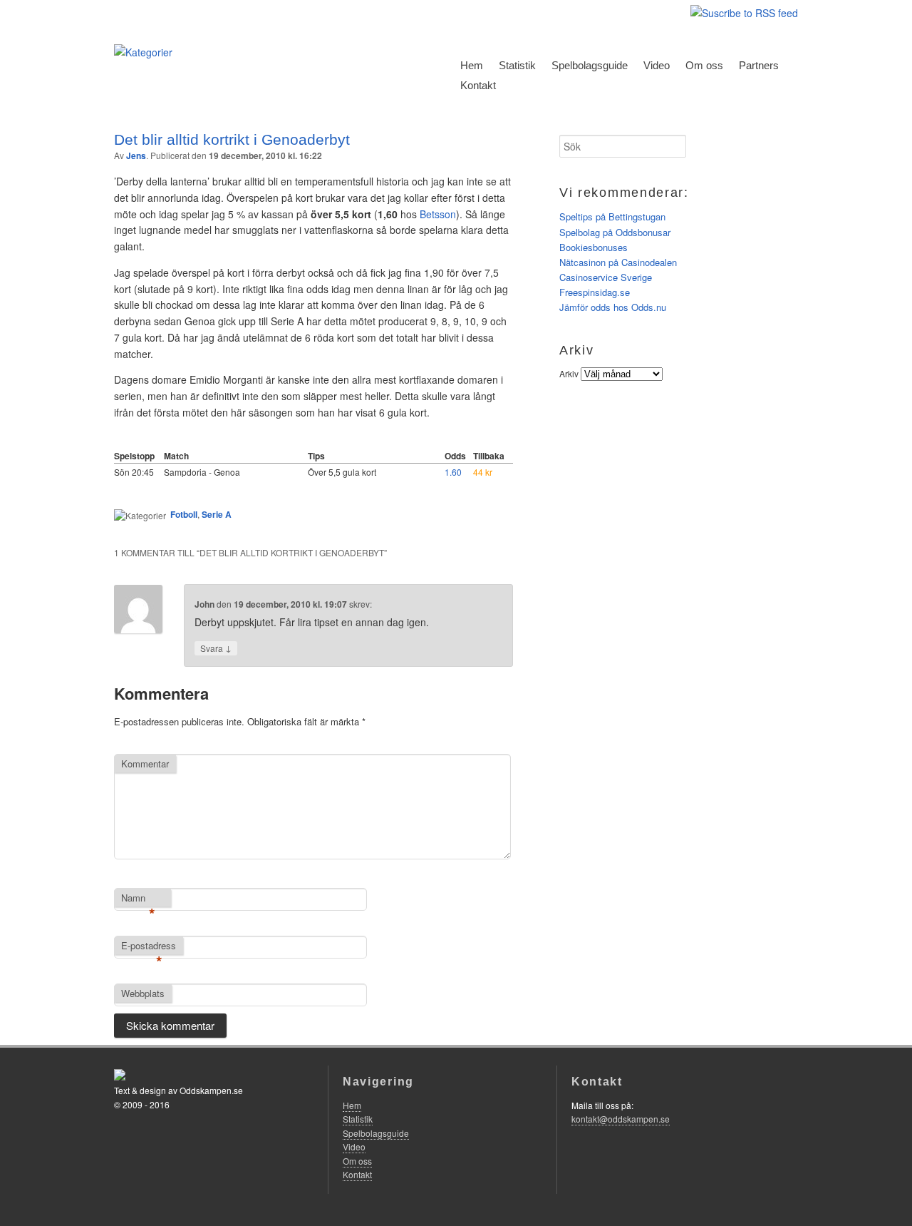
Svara (216, 647)
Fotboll (183, 514)
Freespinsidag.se (594, 292)
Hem (471, 65)
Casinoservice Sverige (605, 277)
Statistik (517, 65)
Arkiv (569, 373)
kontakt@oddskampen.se (620, 1119)
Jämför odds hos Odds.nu (612, 307)
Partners (759, 65)
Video (656, 65)
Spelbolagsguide (589, 65)
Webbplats (143, 993)
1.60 (453, 472)
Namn (138, 898)
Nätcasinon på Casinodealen (618, 262)
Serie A (217, 514)
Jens (136, 155)
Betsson (438, 214)
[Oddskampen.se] (143, 52)
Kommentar (145, 763)
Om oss (704, 65)
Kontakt (478, 85)
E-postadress (148, 946)
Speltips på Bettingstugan (612, 216)
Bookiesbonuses (593, 247)
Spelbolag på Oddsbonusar (614, 232)
